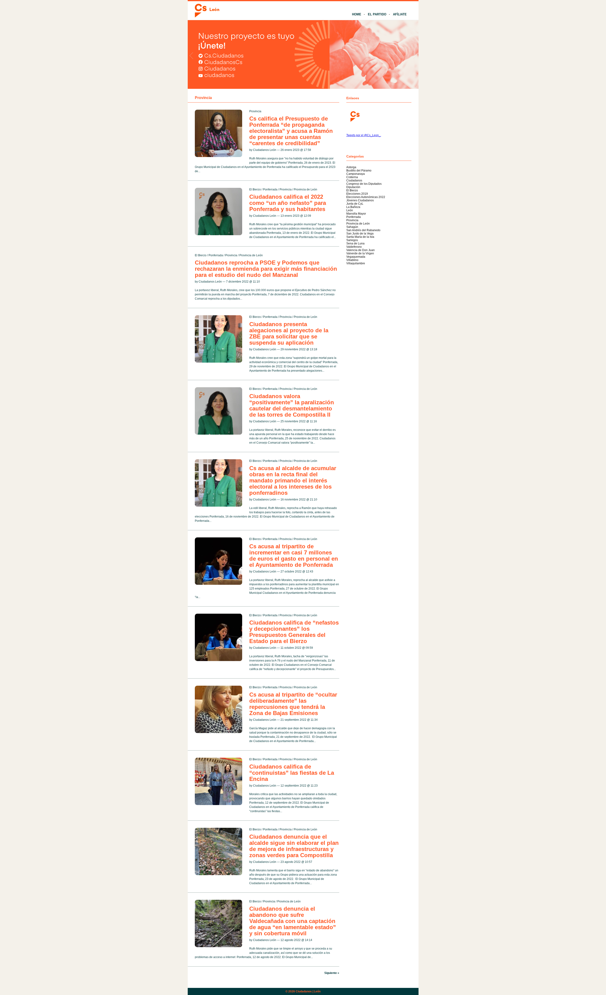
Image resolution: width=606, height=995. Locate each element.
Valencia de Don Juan (360, 250)
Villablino (352, 260)
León (349, 210)
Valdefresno (354, 246)
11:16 (313, 421)
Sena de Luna (355, 243)
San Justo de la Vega (360, 233)
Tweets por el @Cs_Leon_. (363, 135)
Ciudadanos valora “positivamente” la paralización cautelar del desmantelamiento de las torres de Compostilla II (291, 405)
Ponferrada (270, 189)
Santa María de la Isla (360, 237)
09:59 (309, 647)
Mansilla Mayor (356, 213)
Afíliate (400, 14)
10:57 (308, 862)
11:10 (256, 281)
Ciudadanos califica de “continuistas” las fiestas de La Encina (291, 772)
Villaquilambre (355, 263)
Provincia (255, 111)
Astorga (351, 167)
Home (356, 14)
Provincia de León (305, 189)
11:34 (314, 719)
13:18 (313, 349)
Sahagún (352, 227)
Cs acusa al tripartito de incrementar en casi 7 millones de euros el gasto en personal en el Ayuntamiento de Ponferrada (293, 555)
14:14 (308, 940)
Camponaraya (355, 174)
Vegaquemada (355, 256)
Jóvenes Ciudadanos (360, 200)
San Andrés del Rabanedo (363, 230)
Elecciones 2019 (357, 193)
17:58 (307, 150)
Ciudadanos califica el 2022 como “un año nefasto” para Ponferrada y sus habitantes (287, 203)
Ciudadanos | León (308, 991)
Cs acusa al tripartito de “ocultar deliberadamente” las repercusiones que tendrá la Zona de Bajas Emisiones (293, 703)
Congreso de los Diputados (364, 183)
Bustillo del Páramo (358, 170)
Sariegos (352, 240)
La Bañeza (353, 207)
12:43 (309, 571)
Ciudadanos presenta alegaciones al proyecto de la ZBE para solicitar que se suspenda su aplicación (288, 333)
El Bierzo (255, 189)
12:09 (307, 215)
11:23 (314, 785)
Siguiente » (331, 973)
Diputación (353, 187)
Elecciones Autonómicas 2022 (365, 197)
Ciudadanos (354, 180)
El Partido (377, 14)
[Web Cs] (354, 116)
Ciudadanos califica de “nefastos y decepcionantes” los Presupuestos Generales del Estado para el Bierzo (294, 631)
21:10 (313, 499)
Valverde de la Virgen (360, 253)
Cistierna (352, 177)
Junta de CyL (354, 203)
